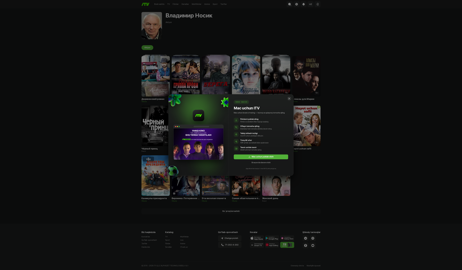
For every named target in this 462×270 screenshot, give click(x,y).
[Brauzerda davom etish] (289, 99)
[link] (261, 156)
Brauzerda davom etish (261, 162)
